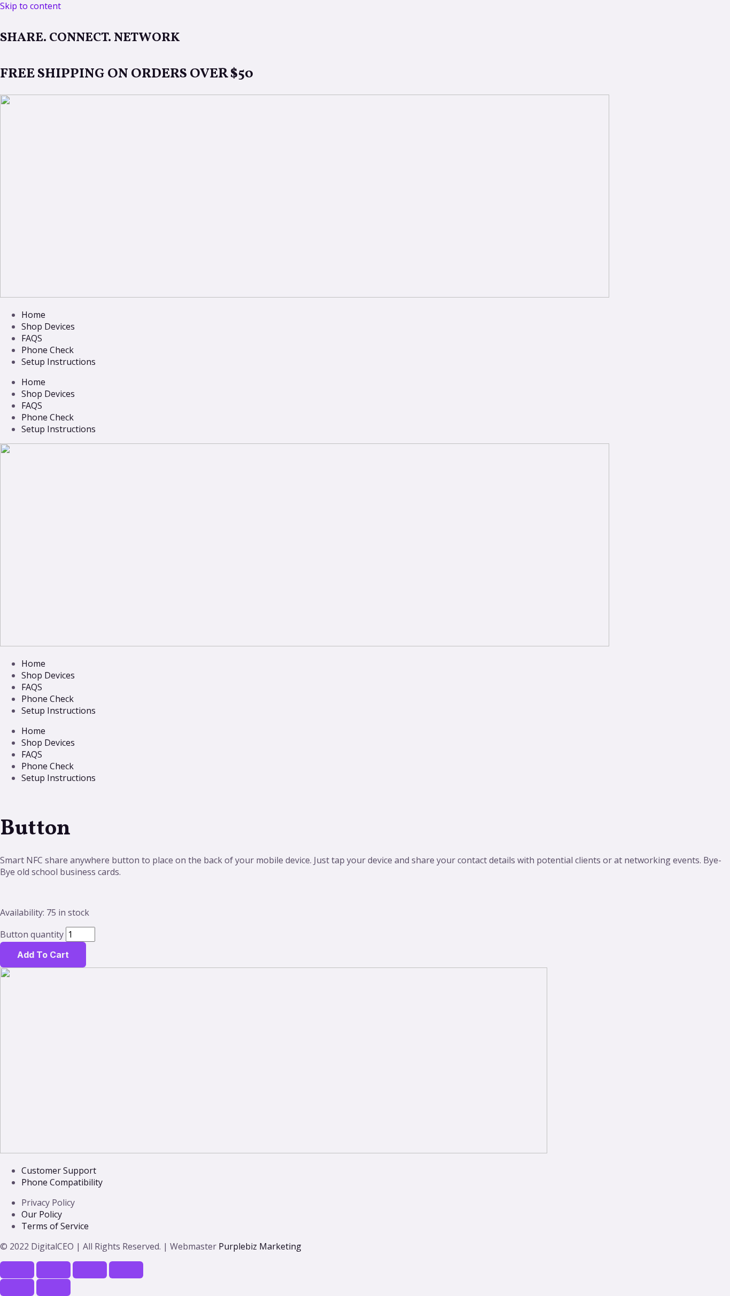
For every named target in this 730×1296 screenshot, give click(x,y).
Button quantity (32, 934)
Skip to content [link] (30, 6)
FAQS (31, 338)
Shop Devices (48, 326)
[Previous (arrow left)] (17, 1287)
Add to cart (43, 954)
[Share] (90, 1269)
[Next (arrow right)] (53, 1287)
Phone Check (47, 350)
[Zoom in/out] (17, 1269)
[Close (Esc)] (126, 1269)
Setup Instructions (58, 362)
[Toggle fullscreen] (53, 1269)
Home (33, 315)
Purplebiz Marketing (260, 1246)
